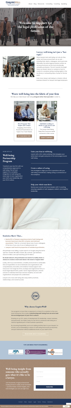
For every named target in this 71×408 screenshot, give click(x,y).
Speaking (64, 4)
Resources (41, 4)
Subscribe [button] (49, 387)
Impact (30, 402)
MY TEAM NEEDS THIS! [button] (24, 136)
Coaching (57, 4)
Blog (35, 4)
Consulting (49, 4)
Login (34, 402)
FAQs (25, 402)
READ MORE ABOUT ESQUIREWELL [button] (35, 334)
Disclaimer (50, 402)
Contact (20, 402)
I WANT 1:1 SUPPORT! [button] (47, 137)
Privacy (44, 402)
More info (51, 406)
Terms (39, 402)
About (30, 4)
